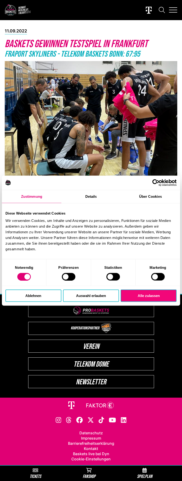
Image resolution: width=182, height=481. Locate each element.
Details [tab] (91, 196)
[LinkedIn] (124, 420)
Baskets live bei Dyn (91, 453)
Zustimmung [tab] (31, 196)
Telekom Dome (91, 364)
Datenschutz (91, 433)
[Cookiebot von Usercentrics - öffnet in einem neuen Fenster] (156, 182)
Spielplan (144, 476)
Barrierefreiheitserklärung (91, 443)
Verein (91, 346)
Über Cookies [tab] (150, 196)
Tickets (35, 476)
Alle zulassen (149, 296)
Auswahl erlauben (91, 296)
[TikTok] (101, 420)
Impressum (91, 438)
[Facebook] (79, 420)
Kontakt (91, 448)
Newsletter (91, 382)
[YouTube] (112, 420)
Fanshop (89, 476)
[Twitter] (90, 420)
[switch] (68, 276)
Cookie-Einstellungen (91, 459)
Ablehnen (33, 296)
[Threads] (69, 420)
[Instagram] (58, 420)
